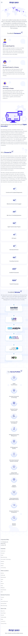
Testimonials (3, 617)
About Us (3, 610)
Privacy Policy (3, 623)
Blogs (2, 619)
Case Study (3, 613)
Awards (2, 615)
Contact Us (3, 621)
